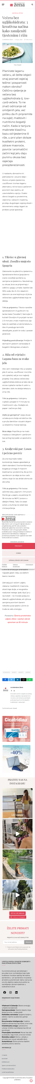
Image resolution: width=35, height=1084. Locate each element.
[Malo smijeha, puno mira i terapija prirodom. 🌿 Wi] (17, 864)
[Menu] (3, 4)
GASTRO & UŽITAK (17, 13)
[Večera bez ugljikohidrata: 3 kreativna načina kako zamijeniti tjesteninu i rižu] (17, 53)
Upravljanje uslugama (17, 542)
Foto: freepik (17, 65)
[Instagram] (10, 992)
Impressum (29, 564)
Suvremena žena (7, 39)
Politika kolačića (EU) (8, 1069)
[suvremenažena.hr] (17, 4)
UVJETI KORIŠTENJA (8, 1072)
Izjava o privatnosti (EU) (9, 1065)
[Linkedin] (16, 992)
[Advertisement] (17, 233)
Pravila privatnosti (22, 949)
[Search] (32, 4)
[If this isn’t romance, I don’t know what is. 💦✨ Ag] (17, 895)
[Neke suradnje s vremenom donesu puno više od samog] (17, 834)
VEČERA (28, 672)
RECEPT (14, 672)
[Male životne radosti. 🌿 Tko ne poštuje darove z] (17, 803)
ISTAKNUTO (6, 672)
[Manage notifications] (31, 1080)
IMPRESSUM (5, 1062)
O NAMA (4, 1055)
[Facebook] (4, 992)
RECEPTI (21, 672)
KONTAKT (5, 1058)
